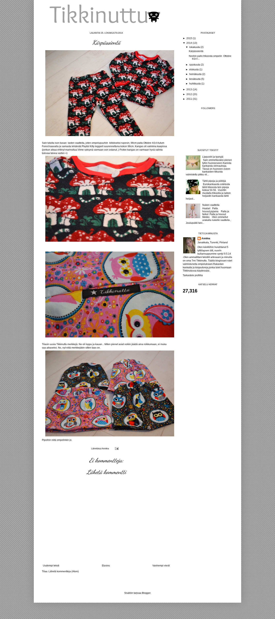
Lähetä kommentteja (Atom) (64, 571)
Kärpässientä (196, 51)
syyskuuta (195, 64)
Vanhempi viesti (161, 565)
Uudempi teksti (51, 565)
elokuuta (194, 69)
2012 (189, 94)
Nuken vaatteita (210, 205)
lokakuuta (195, 47)
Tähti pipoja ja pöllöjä (214, 181)
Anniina (206, 238)
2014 (189, 43)
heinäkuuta (195, 74)
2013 (189, 89)
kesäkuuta (195, 79)
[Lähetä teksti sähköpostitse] (116, 448)
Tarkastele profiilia (193, 275)
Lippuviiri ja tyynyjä (212, 156)
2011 (189, 99)
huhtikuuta (195, 83)
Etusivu (106, 565)
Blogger (146, 593)
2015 (189, 38)
